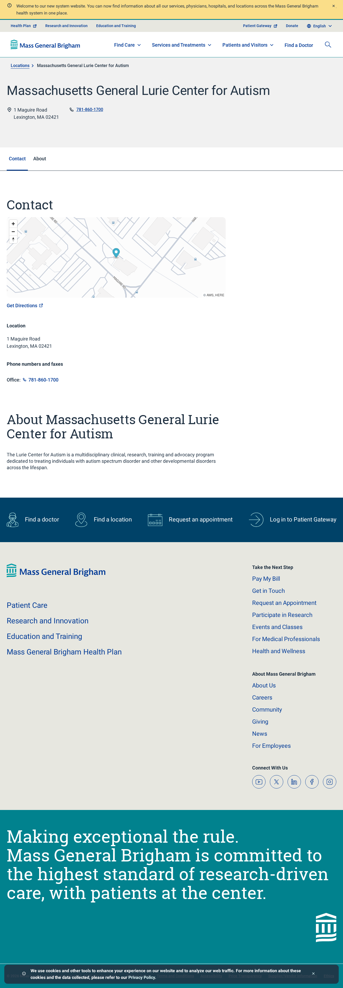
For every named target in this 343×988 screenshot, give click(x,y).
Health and (278, 651)
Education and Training (116, 26)
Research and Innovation (66, 26)
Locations (20, 65)
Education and (44, 636)
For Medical (286, 639)
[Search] (328, 44)
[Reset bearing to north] (13, 239)
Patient (27, 605)
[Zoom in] (13, 224)
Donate (292, 26)
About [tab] (39, 158)
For (271, 745)
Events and (277, 627)
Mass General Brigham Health (64, 651)
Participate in (282, 615)
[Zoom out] (13, 231)
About (264, 685)
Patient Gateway (257, 26)
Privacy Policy (141, 977)
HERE (219, 295)
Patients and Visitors (244, 45)
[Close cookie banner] (313, 974)
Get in (268, 590)
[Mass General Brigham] (45, 44)
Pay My (266, 578)
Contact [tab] (17, 158)
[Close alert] (333, 6)
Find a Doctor (299, 45)
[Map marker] (116, 253)
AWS (210, 295)
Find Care (124, 45)
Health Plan (21, 26)
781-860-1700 (89, 109)
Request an (284, 603)
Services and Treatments (178, 45)
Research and (47, 620)
